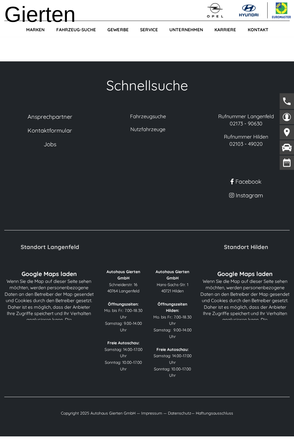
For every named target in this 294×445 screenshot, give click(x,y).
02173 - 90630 (246, 123)
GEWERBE (117, 29)
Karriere (225, 29)
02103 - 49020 (246, 144)
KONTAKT (258, 29)
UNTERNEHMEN (186, 29)
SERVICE (149, 29)
